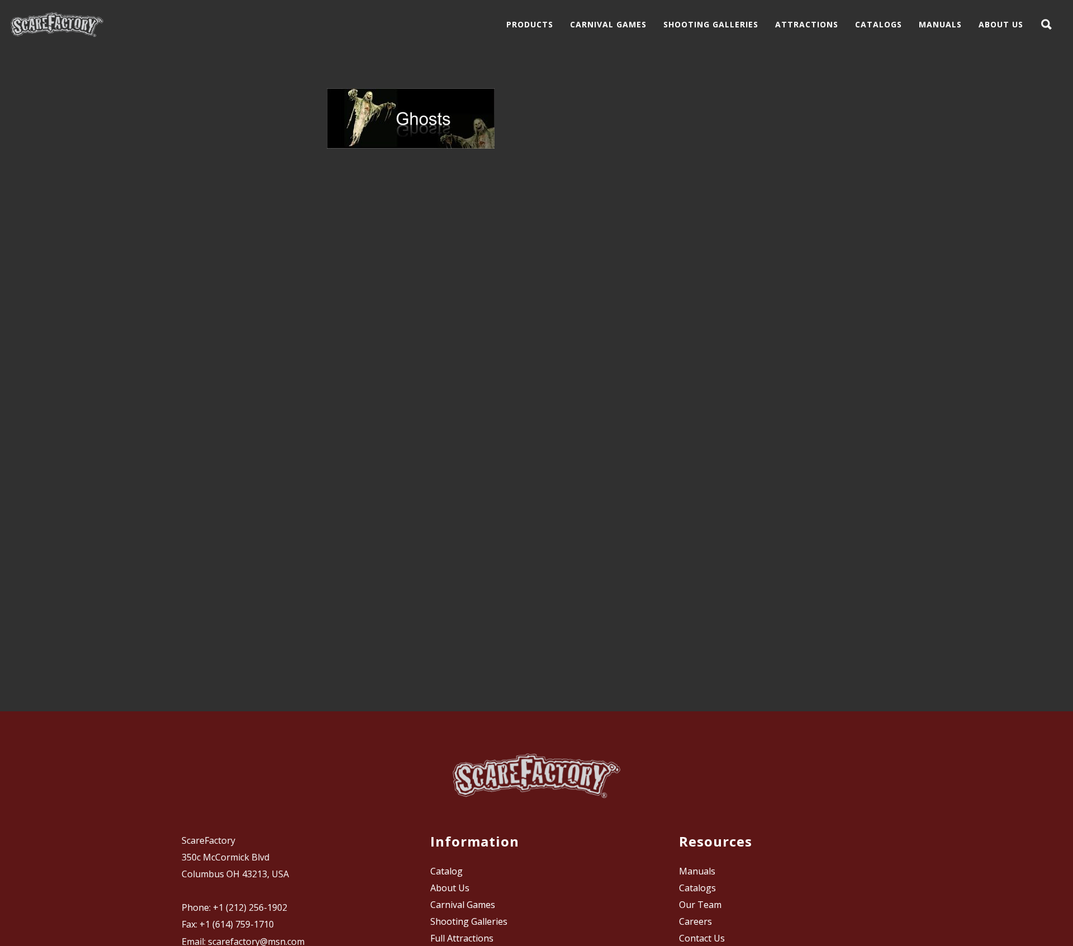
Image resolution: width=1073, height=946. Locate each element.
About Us (449, 888)
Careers (695, 921)
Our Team (700, 905)
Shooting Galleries (468, 921)
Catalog (446, 871)
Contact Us (702, 938)
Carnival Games (462, 905)
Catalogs (697, 888)
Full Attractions (461, 938)
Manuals (697, 871)
